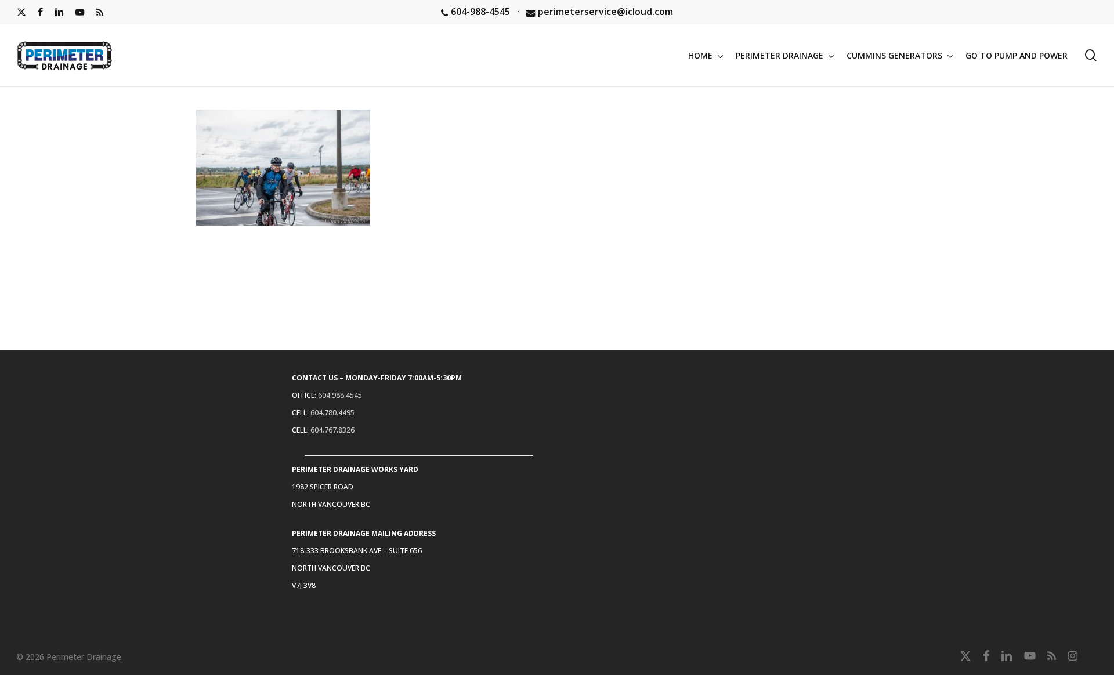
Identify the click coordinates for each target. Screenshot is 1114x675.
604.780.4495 (332, 413)
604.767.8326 (332, 430)
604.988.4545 (340, 395)
